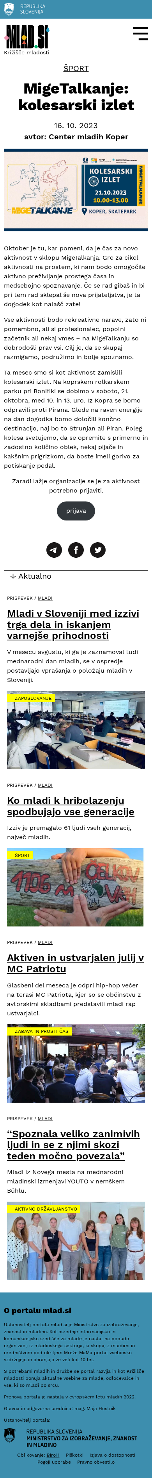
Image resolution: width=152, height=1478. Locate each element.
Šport (76, 68)
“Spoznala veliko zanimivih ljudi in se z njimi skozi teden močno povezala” (73, 1145)
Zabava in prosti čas (42, 1031)
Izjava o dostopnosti (112, 1455)
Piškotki (74, 1455)
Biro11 (53, 1455)
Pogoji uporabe (54, 1462)
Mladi (45, 598)
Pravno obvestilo (96, 1462)
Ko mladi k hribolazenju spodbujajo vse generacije (70, 806)
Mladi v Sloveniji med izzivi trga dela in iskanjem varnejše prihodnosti (73, 624)
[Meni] (140, 33)
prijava (76, 510)
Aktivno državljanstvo (46, 1209)
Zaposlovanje (33, 698)
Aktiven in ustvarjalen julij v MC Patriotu (75, 963)
